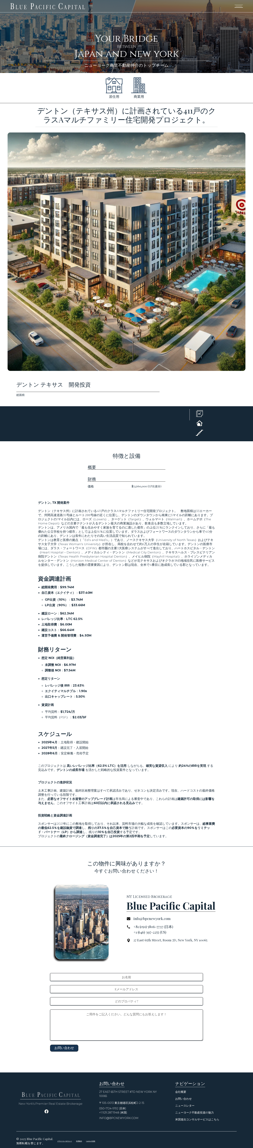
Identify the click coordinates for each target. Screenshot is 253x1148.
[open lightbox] (126, 251)
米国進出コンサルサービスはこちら (197, 1119)
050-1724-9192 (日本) (112, 1108)
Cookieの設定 (90, 1141)
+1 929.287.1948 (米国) (113, 1112)
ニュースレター (184, 1105)
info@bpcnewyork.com (118, 1118)
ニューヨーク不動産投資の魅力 (194, 1112)
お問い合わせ (183, 1098)
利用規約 (79, 1141)
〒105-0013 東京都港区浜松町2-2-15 (121, 1103)
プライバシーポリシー (64, 1141)
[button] (239, 6)
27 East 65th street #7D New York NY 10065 (128, 1094)
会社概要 (180, 1091)
